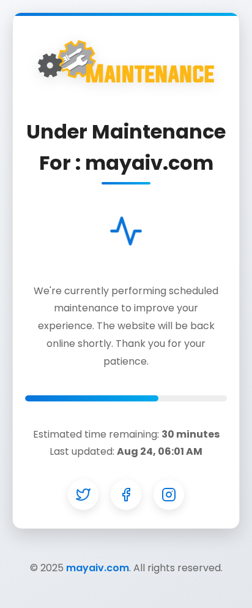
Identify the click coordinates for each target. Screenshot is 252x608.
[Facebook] (126, 494)
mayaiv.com (97, 568)
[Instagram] (169, 494)
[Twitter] (83, 494)
